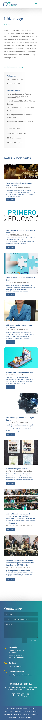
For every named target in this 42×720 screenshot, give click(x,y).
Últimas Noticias (13, 83)
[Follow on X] (18, 695)
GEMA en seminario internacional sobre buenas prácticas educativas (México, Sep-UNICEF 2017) (20, 562)
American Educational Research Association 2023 (19, 184)
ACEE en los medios (15, 80)
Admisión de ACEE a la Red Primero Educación (20, 231)
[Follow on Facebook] (13, 695)
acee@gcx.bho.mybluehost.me (20, 675)
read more (10, 199)
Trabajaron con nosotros (16, 133)
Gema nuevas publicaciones (17, 469)
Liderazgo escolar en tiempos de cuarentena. (19, 326)
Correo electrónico (16, 671)
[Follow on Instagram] (28, 695)
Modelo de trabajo (14, 138)
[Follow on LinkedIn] (23, 695)
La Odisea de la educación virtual (20, 121)
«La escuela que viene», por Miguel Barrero (20, 418)
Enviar (33, 641)
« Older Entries (9, 586)
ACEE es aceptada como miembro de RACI (21, 279)
